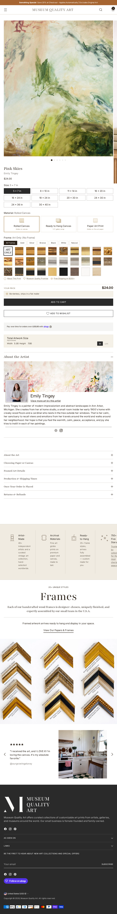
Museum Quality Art (29, 898)
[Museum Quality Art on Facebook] (5, 829)
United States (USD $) (16, 893)
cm (106, 343)
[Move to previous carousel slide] (103, 513)
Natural (74, 243)
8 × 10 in (44, 191)
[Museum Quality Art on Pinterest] (15, 829)
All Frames (10, 243)
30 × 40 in (44, 204)
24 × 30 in (100, 197)
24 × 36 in (17, 204)
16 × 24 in (17, 197)
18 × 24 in (44, 197)
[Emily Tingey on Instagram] (61, 431)
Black (53, 243)
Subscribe (107, 864)
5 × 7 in (17, 191)
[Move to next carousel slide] (110, 513)
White (63, 243)
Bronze (43, 243)
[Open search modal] (100, 10)
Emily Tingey (11, 173)
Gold (22, 243)
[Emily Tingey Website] (56, 431)
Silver (31, 243)
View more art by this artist (45, 400)
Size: (11, 185)
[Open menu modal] (4, 10)
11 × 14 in (72, 191)
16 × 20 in (100, 191)
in (100, 343)
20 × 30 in (72, 197)
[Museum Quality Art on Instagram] (10, 829)
